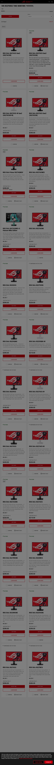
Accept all (48, 762)
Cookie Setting (38, 762)
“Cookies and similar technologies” (26, 758)
